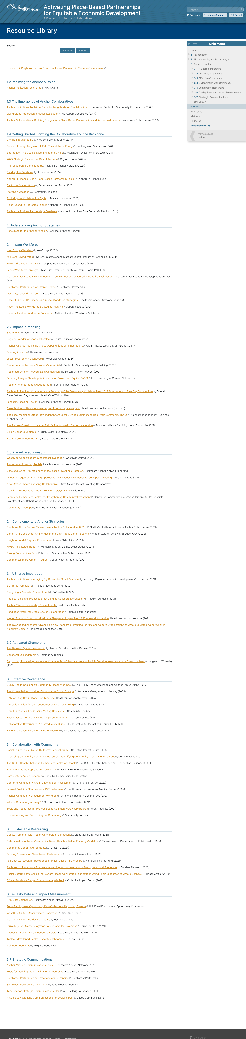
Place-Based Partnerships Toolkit (28, 204)
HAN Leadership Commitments (25, 165)
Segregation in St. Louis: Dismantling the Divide (36, 152)
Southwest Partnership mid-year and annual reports (39, 978)
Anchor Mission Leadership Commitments (31, 605)
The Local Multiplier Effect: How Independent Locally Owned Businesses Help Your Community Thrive (68, 414)
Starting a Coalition (19, 191)
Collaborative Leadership (22, 654)
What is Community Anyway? (25, 802)
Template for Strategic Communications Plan (34, 991)
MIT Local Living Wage (21, 256)
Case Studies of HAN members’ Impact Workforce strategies (42, 300)
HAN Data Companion (19, 899)
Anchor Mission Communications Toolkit (30, 965)
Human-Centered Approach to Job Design (33, 769)
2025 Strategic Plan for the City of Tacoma (33, 159)
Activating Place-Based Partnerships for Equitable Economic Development (92, 10)
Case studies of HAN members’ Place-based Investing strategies (45, 470)
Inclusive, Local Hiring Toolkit (24, 293)
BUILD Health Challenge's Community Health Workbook (40, 684)
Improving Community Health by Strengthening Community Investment (50, 497)
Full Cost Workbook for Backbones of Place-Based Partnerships (45, 860)
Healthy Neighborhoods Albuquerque (30, 384)
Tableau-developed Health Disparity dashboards (36, 939)
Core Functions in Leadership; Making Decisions (36, 711)
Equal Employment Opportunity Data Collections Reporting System (47, 906)
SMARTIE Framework (20, 585)
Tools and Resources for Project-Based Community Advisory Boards (48, 808)
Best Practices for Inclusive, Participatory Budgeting (38, 717)
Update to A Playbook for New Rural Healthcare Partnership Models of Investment (56, 68)
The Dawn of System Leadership (27, 648)
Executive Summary (215, 15)
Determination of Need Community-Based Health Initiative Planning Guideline (54, 841)
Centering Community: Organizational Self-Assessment (40, 782)
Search (11, 45)
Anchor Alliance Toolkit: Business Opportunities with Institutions (46, 345)
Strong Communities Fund (23, 553)
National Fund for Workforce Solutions (30, 313)
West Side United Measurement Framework (33, 913)
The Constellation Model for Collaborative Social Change (41, 691)
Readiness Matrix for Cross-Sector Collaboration (36, 611)
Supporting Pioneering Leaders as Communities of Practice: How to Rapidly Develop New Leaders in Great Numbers (77, 661)
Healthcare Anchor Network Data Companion (33, 371)
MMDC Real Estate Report (23, 546)
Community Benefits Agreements (27, 847)
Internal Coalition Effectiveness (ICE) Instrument (36, 789)
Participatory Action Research (25, 776)
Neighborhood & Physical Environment (30, 540)
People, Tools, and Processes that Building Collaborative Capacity (47, 598)
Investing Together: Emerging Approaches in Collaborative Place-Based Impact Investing (60, 477)
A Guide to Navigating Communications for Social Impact (41, 997)
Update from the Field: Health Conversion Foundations (40, 834)
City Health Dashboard (21, 139)
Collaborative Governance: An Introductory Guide (37, 724)
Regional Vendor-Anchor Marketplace (30, 339)
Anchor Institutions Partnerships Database (33, 211)
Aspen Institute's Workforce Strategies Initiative (36, 306)
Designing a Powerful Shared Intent (29, 592)
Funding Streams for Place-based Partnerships (35, 854)
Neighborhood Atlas (19, 945)
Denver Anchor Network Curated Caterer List (34, 365)
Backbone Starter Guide (22, 185)
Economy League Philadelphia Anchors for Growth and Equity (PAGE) (48, 378)
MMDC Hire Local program (23, 263)
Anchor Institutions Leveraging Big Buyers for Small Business (44, 579)
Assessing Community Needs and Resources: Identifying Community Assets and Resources (62, 756)
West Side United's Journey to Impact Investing (35, 457)
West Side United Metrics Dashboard (29, 919)
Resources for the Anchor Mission (27, 230)
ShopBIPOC (15, 332)
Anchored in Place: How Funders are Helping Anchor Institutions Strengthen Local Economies (63, 867)
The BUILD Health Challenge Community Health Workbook (42, 763)
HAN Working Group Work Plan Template (31, 698)
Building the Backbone (21, 172)
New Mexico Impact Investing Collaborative (33, 484)
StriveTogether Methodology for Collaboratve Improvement (43, 926)
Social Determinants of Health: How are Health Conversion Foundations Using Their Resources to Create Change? (76, 873)
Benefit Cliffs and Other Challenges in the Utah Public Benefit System (49, 533)
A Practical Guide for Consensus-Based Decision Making (41, 704)
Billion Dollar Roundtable (23, 432)
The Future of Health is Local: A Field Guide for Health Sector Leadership (51, 425)
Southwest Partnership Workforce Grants (32, 287)
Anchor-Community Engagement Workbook (33, 795)
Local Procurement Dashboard (26, 358)
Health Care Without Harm (23, 438)
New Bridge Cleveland (21, 250)
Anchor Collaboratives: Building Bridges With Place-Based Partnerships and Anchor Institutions (63, 120)
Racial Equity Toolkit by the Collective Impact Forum (38, 750)
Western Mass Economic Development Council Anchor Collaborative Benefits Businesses (60, 276)
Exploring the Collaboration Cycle (27, 198)
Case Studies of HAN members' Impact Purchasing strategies (43, 408)
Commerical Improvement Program (28, 559)
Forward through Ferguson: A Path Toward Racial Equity (41, 146)
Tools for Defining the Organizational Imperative (35, 971)
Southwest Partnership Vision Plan (28, 984)
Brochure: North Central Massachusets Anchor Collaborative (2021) (48, 527)
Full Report (236, 15)
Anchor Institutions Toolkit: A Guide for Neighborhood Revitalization (48, 107)
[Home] (25, 11)
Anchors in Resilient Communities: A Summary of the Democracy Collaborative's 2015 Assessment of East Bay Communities (81, 391)
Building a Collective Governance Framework (34, 730)
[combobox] (215, 9)
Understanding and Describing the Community (35, 815)
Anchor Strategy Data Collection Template (31, 932)
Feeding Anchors (18, 352)
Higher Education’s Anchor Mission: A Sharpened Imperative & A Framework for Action (58, 618)
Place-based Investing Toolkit (24, 464)
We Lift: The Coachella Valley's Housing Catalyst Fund (39, 490)
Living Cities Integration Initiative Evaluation (33, 113)
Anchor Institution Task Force (25, 87)
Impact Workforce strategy (23, 270)
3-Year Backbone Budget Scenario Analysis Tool (36, 880)
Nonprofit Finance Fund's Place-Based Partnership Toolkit (42, 178)
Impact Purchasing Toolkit (22, 401)
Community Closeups (20, 507)
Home (194, 43)
